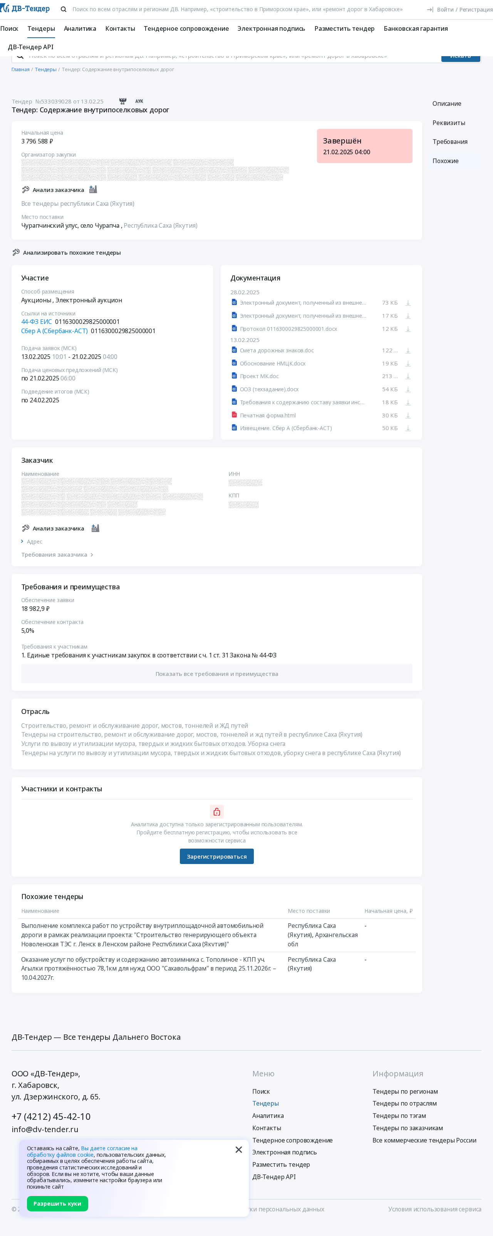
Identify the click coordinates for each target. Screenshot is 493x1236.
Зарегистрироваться (216, 856)
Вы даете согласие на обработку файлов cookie (82, 1151)
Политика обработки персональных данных (260, 1209)
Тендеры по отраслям (404, 1103)
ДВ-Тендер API (31, 47)
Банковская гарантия (416, 28)
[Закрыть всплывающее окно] (239, 1150)
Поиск (9, 28)
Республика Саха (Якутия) (160, 225)
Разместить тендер (344, 28)
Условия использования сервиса (434, 1209)
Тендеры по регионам (405, 1091)
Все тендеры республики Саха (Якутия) (77, 203)
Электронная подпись (271, 28)
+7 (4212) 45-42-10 (51, 1116)
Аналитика (80, 28)
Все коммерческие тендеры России (424, 1140)
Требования (450, 141)
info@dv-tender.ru (45, 1129)
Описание (447, 103)
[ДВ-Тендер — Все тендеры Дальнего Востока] (25, 9)
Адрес (34, 541)
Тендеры (41, 28)
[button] (217, 673)
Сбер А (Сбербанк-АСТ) (54, 331)
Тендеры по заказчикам (407, 1128)
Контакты (120, 28)
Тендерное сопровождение (186, 28)
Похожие (446, 161)
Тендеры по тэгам (399, 1115)
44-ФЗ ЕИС (36, 321)
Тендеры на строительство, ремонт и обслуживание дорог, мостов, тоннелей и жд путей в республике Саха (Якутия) (192, 734)
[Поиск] (63, 9)
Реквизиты (449, 122)
